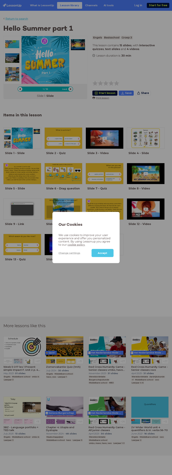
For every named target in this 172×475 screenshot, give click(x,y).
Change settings (69, 252)
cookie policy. (76, 244)
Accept (102, 253)
